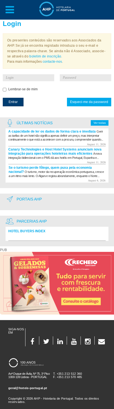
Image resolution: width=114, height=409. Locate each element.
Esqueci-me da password (89, 102)
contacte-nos (52, 62)
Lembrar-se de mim (23, 89)
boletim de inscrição (45, 56)
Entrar (13, 102)
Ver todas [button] (100, 122)
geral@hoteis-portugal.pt (27, 388)
